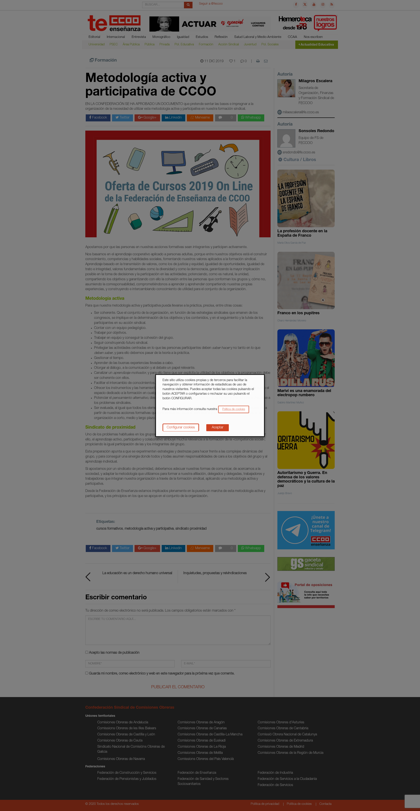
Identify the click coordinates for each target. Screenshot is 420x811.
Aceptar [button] (217, 427)
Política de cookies (233, 409)
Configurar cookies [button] (181, 427)
